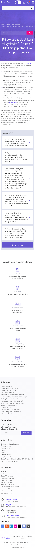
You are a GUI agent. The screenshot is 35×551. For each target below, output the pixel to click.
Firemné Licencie (6, 455)
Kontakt (3, 472)
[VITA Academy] (5, 538)
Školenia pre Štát (6, 446)
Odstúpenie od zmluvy (17, 547)
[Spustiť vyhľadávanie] (32, 8)
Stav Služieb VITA (6, 493)
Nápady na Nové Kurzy (8, 491)
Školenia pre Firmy (6, 448)
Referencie (4, 452)
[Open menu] (33, 3)
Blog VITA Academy (7, 476)
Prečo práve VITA (6, 489)
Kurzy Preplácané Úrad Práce (9, 461)
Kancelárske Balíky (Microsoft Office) (12, 401)
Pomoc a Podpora (6, 482)
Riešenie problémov (15, 24)
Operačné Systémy (6, 407)
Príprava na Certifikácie (8, 414)
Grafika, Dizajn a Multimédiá (9, 399)
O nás (3, 474)
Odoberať (26, 433)
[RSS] (28, 526)
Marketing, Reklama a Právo (9, 405)
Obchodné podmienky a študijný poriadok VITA (17, 542)
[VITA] (5, 2)
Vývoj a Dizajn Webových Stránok (11, 412)
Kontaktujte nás (18, 245)
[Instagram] (15, 526)
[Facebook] (2, 526)
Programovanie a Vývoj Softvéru (10, 409)
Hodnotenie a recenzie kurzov (10, 487)
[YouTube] (7, 526)
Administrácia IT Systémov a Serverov (12, 394)
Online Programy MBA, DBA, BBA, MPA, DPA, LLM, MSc (17, 459)
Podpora (8, 24)
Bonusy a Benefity (6, 480)
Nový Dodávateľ (6, 457)
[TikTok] (19, 526)
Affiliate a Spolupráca (7, 478)
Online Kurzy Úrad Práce (8, 390)
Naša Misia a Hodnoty (7, 484)
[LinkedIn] (11, 526)
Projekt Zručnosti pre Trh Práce (10, 388)
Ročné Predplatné (6, 386)
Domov (2, 24)
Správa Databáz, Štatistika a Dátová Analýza (14, 397)
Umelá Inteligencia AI (7, 392)
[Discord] (24, 526)
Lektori (3, 450)
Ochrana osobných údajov (17, 545)
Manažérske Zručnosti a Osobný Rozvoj (13, 403)
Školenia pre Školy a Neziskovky (10, 444)
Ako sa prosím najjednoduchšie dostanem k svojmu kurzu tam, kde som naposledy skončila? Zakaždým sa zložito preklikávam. (16, 142)
